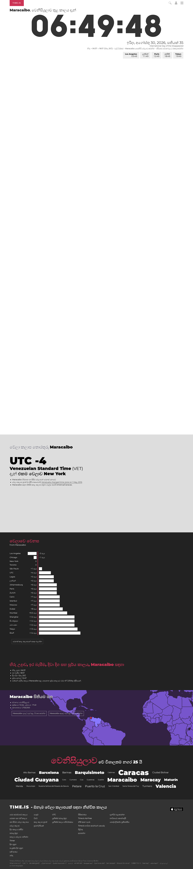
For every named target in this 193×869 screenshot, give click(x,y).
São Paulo (14, 569)
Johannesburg (16, 585)
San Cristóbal (113, 786)
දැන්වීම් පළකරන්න (117, 815)
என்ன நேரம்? (154, 863)
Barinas (66, 772)
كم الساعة (70, 863)
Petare (77, 786)
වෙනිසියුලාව (74, 760)
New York (14, 561)
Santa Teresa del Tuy (131, 786)
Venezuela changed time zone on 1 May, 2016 (61, 482)
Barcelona (49, 772)
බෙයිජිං (167, 55)
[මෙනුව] (182, 3)
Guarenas (90, 780)
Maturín (171, 780)
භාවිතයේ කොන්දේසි (118, 818)
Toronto (13, 565)
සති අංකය (13, 852)
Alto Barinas (29, 772)
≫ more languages (16, 866)
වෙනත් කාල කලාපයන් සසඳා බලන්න (27, 641)
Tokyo (178, 55)
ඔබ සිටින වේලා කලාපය (19, 822)
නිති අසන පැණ (84, 822)
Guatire (101, 780)
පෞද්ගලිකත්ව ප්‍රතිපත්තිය (119, 822)
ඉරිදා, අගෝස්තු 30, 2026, (155, 43)
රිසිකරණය (82, 815)
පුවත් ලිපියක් (39, 826)
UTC (11, 573)
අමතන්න (81, 833)
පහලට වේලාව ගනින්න (19, 837)
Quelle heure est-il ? (60, 863)
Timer (12, 841)
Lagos (12, 577)
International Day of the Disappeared (166, 46)
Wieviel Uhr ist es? (123, 863)
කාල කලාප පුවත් (40, 822)
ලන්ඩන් (145, 55)
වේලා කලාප (15, 826)
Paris (156, 55)
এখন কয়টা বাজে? (78, 863)
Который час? (88, 863)
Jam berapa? (110, 863)
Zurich (12, 593)
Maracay (150, 779)
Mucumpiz (30, 786)
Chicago (13, 557)
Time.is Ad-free (85, 818)
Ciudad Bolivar (160, 772)
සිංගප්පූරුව (14, 621)
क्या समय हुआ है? (34, 863)
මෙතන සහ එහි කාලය (18, 818)
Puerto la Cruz (95, 786)
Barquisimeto (89, 772)
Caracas (133, 772)
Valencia (166, 786)
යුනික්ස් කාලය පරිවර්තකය (62, 822)
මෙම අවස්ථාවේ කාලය (18, 815)
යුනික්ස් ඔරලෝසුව (59, 818)
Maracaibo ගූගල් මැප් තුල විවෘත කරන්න (29, 713)
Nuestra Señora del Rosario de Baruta (54, 786)
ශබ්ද (11, 855)
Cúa (81, 780)
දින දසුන (13, 844)
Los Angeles (131, 55)
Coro (64, 780)
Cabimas (111, 772)
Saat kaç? (145, 863)
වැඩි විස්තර (118, 48)
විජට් (36, 818)
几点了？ (25, 863)
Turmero (147, 786)
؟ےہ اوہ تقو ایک (164, 863)
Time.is (17, 3)
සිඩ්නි (12, 633)
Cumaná (73, 780)
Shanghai (14, 617)
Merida (19, 786)
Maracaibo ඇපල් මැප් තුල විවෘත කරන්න (66, 713)
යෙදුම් (36, 815)
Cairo (12, 597)
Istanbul (13, 601)
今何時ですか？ (136, 863)
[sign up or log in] (176, 4)
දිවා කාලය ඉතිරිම (16, 829)
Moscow (13, 605)
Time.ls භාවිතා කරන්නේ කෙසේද (91, 826)
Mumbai (13, 613)
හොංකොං (13, 625)
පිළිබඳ (80, 829)
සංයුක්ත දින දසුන (16, 848)
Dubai (12, 609)
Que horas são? (99, 863)
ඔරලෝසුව (14, 833)
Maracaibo (122, 780)
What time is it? (15, 863)
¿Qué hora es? (46, 863)
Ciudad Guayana (36, 780)
